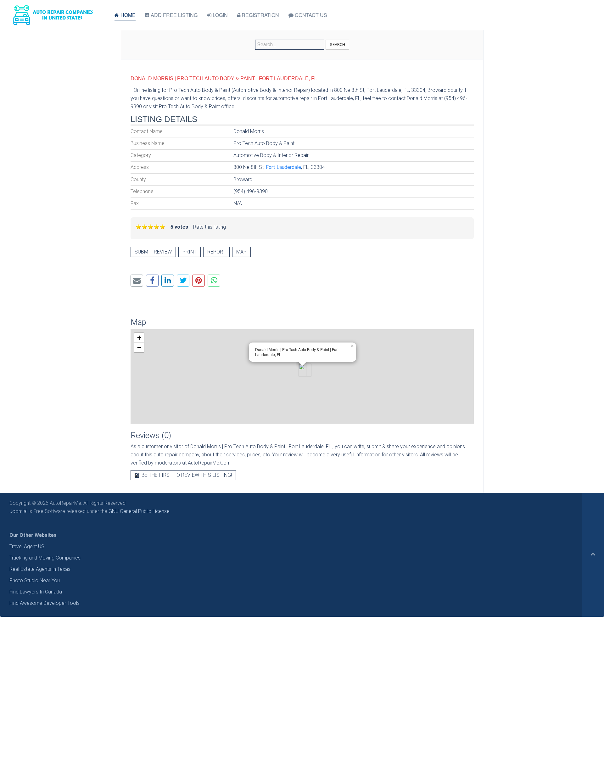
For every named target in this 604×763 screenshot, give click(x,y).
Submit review (153, 252)
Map (241, 252)
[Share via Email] (137, 281)
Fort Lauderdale (283, 167)
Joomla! (18, 511)
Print (189, 252)
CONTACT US (310, 15)
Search (337, 44)
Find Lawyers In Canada (35, 592)
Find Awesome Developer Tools (44, 603)
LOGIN (219, 15)
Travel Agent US (26, 546)
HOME (127, 15)
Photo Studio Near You (34, 580)
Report (216, 252)
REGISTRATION (259, 15)
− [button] (139, 347)
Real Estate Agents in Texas (39, 569)
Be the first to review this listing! (186, 475)
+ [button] (139, 338)
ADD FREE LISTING (173, 15)
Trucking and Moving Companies (45, 558)
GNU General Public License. (140, 511)
